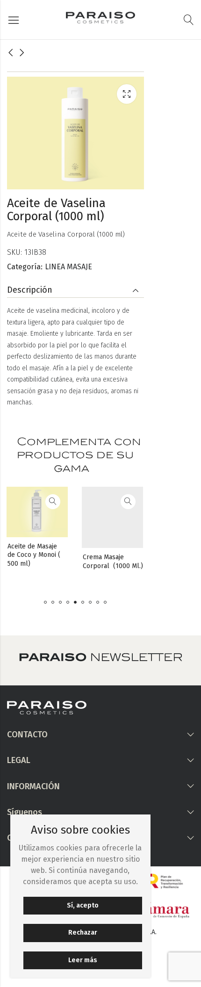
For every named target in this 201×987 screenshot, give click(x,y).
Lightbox (126, 94)
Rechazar (82, 933)
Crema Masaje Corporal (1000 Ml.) (90, 561)
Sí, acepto (83, 905)
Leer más (82, 960)
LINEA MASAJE (68, 266)
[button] (45, 602)
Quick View (30, 501)
